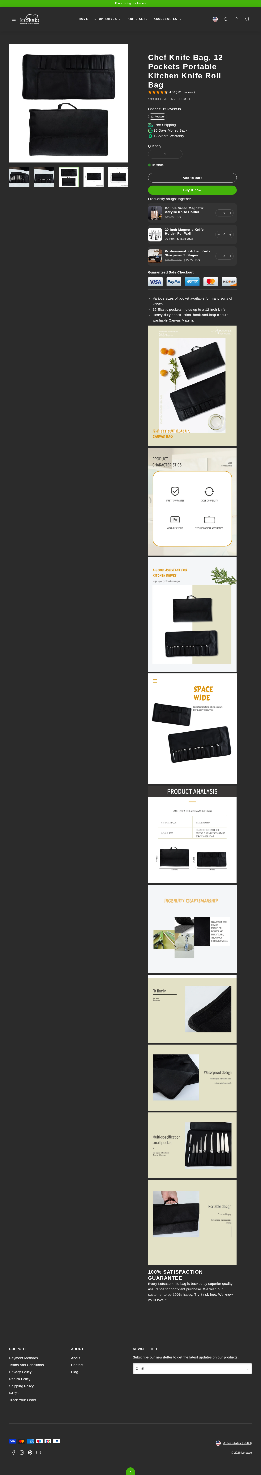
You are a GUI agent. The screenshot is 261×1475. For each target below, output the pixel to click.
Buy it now (192, 190)
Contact (77, 1365)
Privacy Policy (20, 1372)
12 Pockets (158, 116)
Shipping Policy (21, 1386)
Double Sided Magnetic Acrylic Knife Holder (184, 210)
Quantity (154, 146)
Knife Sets (138, 19)
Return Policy (20, 1379)
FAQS (14, 1393)
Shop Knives (106, 19)
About (75, 1358)
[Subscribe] (247, 1368)
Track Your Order (22, 1400)
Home (83, 19)
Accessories (166, 19)
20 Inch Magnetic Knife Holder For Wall (184, 231)
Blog (74, 1372)
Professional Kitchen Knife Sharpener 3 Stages (188, 253)
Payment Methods (23, 1358)
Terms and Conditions (26, 1365)
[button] (13, 19)
